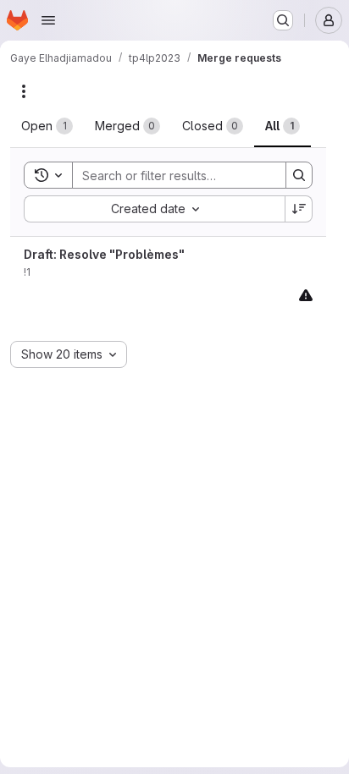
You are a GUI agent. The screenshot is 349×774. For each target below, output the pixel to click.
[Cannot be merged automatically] (306, 295)
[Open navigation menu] (48, 20)
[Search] (299, 175)
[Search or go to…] (283, 20)
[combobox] (154, 208)
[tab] (47, 126)
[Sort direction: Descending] (299, 208)
